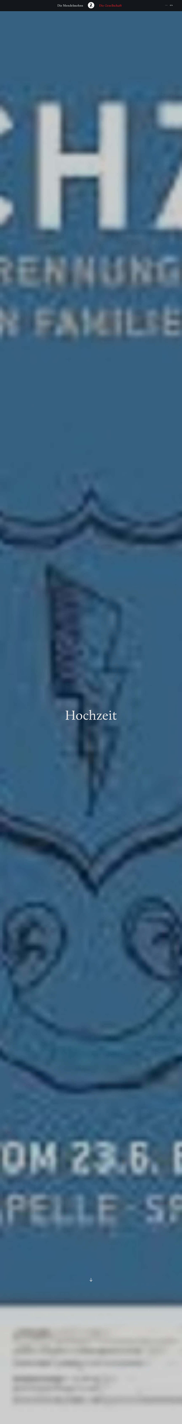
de (167, 5)
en (171, 5)
